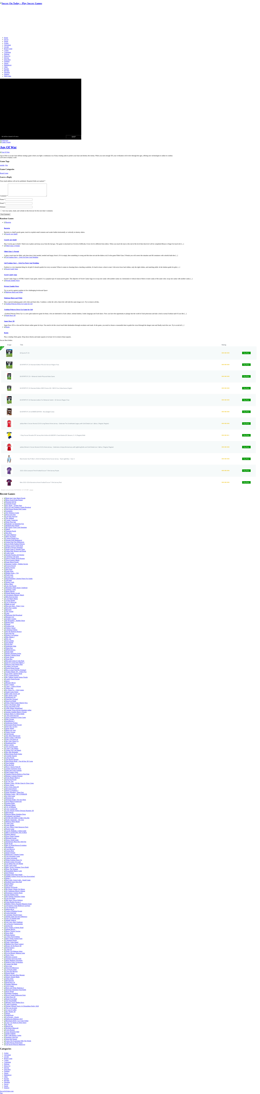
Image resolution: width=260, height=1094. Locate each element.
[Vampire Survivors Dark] (12, 958)
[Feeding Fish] (9, 626)
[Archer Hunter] (9, 600)
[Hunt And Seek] (10, 514)
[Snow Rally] (8, 933)
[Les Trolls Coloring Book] (13, 673)
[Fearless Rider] (9, 803)
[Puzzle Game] (9, 829)
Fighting (6, 61)
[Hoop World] (9, 991)
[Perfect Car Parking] (11, 635)
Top (1, 1093)
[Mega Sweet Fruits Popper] (13, 500)
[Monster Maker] (10, 805)
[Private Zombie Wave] (12, 280)
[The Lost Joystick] (10, 1008)
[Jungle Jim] (8, 926)
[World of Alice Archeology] (13, 962)
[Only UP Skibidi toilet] (12, 918)
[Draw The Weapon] (11, 869)
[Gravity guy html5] (10, 234)
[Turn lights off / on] (5, 142)
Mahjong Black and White (13, 298)
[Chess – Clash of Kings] (12, 686)
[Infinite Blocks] (9, 929)
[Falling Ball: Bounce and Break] (15, 551)
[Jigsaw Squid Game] (11, 840)
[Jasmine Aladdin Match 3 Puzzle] (15, 712)
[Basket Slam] (9, 622)
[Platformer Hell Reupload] (13, 615)
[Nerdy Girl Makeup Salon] (13, 951)
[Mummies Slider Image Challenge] (16, 588)
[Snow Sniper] (9, 785)
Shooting (7, 72)
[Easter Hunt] (8, 571)
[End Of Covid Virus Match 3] (14, 662)
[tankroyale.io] (9, 909)
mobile (2, 165)
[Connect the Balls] (10, 964)
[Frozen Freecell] (10, 566)
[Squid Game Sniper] (11, 692)
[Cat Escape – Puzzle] (11, 1017)
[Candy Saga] (9, 823)
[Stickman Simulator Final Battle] (15, 990)
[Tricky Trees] (9, 955)
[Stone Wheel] (9, 728)
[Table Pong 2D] (9, 997)
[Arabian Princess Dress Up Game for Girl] (18, 304)
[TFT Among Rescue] (11, 675)
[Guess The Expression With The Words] (17, 1041)
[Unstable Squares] (10, 756)
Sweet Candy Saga (10, 275)
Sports (6, 41)
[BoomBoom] (9, 847)
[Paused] (7, 624)
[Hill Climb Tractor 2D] (12, 694)
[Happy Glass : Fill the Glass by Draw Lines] (19, 783)
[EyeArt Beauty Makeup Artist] (14, 953)
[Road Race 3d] (9, 982)
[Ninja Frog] (8, 648)
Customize (7, 52)
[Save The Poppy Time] (12, 705)
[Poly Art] (7, 639)
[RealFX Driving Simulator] (13, 547)
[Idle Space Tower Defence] (13, 900)
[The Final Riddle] (10, 1001)
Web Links (7, 76)
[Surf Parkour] (9, 873)
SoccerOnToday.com (7, 1091)
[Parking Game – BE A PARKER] (15, 794)
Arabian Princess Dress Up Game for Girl (18, 309)
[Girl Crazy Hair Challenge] (13, 922)
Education (7, 60)
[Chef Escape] (9, 734)
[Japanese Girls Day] (11, 1037)
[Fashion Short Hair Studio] (13, 874)
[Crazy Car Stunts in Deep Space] (15, 1022)
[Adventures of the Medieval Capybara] (17, 906)
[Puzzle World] (9, 973)
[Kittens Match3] (10, 834)
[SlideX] (7, 529)
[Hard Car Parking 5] (11, 790)
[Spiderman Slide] (10, 646)
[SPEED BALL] (10, 650)
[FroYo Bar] (8, 644)
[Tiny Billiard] (9, 518)
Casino (6, 50)
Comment (4, 196)
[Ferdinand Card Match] (12, 816)
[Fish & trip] (8, 843)
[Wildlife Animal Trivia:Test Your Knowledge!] (19, 876)
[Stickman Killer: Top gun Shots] (15, 800)
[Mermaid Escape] (10, 838)
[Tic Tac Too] (8, 781)
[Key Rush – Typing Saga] (13, 505)
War (6, 165)
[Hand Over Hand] (10, 999)
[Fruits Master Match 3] (12, 778)
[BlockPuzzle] (9, 980)
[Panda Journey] (9, 935)
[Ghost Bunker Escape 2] (12, 902)
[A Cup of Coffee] (10, 1010)
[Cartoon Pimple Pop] (11, 538)
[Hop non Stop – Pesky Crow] (14, 606)
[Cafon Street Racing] (11, 715)
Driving (6, 58)
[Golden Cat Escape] (11, 666)
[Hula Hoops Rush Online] (13, 754)
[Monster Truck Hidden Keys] (14, 1002)
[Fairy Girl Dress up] (11, 739)
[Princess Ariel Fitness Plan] (13, 664)
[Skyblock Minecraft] (11, 1028)
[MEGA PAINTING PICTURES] (15, 832)
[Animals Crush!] (10, 589)
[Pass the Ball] (9, 765)
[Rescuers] (7, 609)
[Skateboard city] (10, 697)
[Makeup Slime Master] (12, 821)
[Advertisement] (130, 21)
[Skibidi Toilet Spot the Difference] (15, 916)
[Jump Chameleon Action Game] (15, 717)
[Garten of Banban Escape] (13, 911)
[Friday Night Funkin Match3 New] (16, 703)
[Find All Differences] (11, 968)
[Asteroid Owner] (10, 504)
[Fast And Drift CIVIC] (12, 706)
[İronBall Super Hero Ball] (13, 882)
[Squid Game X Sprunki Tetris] (14, 549)
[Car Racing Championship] (13, 924)
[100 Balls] (8, 580)
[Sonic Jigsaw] (9, 657)
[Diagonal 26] (9, 798)
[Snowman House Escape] (13, 725)
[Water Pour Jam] (10, 522)
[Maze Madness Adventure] (13, 960)
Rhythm (6, 70)
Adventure (7, 45)
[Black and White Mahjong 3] (14, 988)
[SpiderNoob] (9, 1015)
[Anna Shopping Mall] (11, 1032)
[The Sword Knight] (11, 747)
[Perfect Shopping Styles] (12, 653)
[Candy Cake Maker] (11, 748)
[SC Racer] (8, 1024)
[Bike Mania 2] (9, 637)
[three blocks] (8, 812)
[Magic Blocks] (9, 591)
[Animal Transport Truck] (12, 768)
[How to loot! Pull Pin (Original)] (15, 670)
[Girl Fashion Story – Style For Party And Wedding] (21, 257)
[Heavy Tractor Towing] (12, 931)
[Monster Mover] (10, 683)
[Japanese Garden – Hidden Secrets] (16, 564)
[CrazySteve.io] (9, 849)
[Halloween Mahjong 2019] (13, 1019)
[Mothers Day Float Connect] (14, 944)
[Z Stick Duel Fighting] (12, 937)
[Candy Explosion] (10, 1004)
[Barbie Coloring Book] (12, 655)
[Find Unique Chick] (11, 772)
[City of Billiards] (10, 807)
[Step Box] (8, 533)
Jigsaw (6, 63)
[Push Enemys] (9, 948)
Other (6, 67)
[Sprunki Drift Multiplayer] (13, 540)
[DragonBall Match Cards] (13, 871)
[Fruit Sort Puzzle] (10, 779)
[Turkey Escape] (9, 732)
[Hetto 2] (7, 878)
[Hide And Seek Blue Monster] (14, 975)
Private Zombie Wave (11, 286)
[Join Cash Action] (10, 865)
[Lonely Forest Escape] (12, 679)
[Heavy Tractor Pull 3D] (12, 767)
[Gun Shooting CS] (10, 907)
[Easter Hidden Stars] (11, 895)
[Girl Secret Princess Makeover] (14, 1044)
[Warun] (7, 1013)
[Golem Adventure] (10, 858)
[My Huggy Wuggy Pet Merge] (14, 889)
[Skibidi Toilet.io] (10, 920)
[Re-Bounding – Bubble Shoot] (14, 620)
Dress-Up (7, 56)
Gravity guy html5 (10, 240)
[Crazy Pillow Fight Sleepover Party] (16, 827)
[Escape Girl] (8, 577)
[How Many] (8, 584)
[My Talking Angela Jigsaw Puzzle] (16, 677)
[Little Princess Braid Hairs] (13, 1043)
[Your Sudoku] (9, 763)
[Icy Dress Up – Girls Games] (14, 690)
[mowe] (7, 681)
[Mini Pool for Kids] (11, 597)
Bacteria (7, 228)
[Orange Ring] (9, 851)
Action (6, 43)
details (31, 490)
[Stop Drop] (8, 569)
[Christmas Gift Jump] (11, 557)
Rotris (6, 333)
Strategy (6, 74)
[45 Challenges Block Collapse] (14, 891)
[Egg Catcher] (9, 745)
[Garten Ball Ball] (10, 913)
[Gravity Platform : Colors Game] (15, 831)
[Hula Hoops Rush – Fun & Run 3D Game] (18, 761)
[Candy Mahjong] (10, 535)
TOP (1, 348)
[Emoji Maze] (9, 884)
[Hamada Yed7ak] (10, 502)
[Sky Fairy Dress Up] (11, 741)
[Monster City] (9, 617)
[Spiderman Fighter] (11, 723)
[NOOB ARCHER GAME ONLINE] (16, 818)
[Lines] (6, 613)
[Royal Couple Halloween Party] (15, 995)
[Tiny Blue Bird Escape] (12, 736)
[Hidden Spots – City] (11, 573)
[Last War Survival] (10, 516)
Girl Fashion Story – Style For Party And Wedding (21, 263)
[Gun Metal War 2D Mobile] (13, 863)
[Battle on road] (9, 604)
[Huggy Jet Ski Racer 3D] (12, 946)
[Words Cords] (9, 582)
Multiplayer (7, 65)
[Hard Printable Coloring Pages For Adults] (18, 578)
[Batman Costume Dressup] (13, 776)
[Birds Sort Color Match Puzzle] (14, 498)
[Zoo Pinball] (8, 642)
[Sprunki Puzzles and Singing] (14, 555)
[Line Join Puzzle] (10, 586)
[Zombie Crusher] (10, 619)
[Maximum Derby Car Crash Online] (16, 1021)
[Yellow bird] (8, 688)
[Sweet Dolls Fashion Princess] (14, 544)
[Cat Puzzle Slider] (10, 969)
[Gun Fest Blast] (9, 898)
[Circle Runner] (9, 1030)
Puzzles (6, 69)
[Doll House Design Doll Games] (15, 509)
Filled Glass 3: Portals (11, 251)
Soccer (6, 39)
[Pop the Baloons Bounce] (13, 631)
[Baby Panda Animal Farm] (13, 938)
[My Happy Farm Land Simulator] (15, 527)
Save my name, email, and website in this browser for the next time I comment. (27, 211)
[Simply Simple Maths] (12, 977)
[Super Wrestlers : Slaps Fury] (14, 792)
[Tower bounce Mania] (11, 560)
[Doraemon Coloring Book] (13, 893)
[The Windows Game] (11, 513)
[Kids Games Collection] (12, 737)
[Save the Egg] (9, 633)
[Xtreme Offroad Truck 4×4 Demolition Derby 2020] (21, 1006)
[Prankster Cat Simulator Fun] (14, 524)
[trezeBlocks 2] (9, 721)
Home (6, 38)
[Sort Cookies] (9, 684)
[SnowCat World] (10, 701)
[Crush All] (8, 949)
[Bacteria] (7, 222)
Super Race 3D (9, 321)
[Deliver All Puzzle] (10, 887)
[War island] (8, 885)
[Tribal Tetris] (8, 979)
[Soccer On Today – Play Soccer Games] (21, 3)
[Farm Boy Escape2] (11, 699)
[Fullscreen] (4, 140)
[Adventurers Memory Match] (14, 595)
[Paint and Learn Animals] (13, 770)
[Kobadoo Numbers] (11, 993)
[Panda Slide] (8, 652)
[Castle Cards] (9, 553)
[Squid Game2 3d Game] (12, 862)
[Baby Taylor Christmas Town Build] (16, 867)
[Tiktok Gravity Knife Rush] (13, 546)
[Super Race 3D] (10, 315)
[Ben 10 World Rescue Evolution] (15, 845)
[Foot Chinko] (9, 641)
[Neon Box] (8, 659)
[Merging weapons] (10, 957)
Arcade (6, 47)
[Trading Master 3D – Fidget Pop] (15, 672)
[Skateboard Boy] (10, 743)
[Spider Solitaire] (10, 1033)
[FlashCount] (8, 575)
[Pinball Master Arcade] (12, 593)
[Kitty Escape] (9, 719)
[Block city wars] (10, 730)
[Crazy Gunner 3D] (10, 809)
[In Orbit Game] (9, 796)
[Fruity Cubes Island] (11, 942)
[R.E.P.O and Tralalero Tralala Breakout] (17, 507)
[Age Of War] (5, 152)
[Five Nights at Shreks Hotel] (13, 927)
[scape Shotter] (9, 825)
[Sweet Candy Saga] (11, 269)
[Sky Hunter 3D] (10, 1011)
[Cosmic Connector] (11, 520)
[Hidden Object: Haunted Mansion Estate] (18, 904)
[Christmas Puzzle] (10, 940)
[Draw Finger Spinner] (11, 836)
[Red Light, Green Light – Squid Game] (17, 880)
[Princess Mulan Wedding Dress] (15, 814)
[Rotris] (7, 327)
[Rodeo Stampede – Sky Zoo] (14, 820)
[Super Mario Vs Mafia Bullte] (14, 714)
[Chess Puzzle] (9, 758)
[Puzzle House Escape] (12, 668)
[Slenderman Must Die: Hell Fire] (15, 842)
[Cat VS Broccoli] (10, 602)
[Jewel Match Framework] (13, 801)
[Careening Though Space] (13, 915)
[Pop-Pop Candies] (10, 608)
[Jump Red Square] (10, 1039)
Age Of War (8, 147)
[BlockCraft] (8, 1026)
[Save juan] (8, 966)
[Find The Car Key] (10, 726)
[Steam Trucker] (9, 567)
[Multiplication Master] (11, 525)
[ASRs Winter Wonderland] (13, 708)
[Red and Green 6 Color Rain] (14, 661)
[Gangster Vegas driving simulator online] (17, 710)
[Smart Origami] (9, 853)
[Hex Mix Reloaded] (11, 752)
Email (2, 203)
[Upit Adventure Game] (12, 856)
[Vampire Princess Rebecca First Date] (16, 774)
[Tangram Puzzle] (10, 531)
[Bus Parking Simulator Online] (14, 896)
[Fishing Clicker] (10, 628)
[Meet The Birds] (10, 536)
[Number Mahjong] (10, 984)
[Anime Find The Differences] (14, 542)
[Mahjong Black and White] (13, 292)
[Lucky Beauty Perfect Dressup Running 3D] (19, 810)
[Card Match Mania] (11, 599)
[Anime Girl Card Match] (12, 750)
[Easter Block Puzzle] (11, 562)
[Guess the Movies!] (11, 971)
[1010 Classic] (9, 986)
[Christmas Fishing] (10, 630)
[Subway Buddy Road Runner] (14, 558)
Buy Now (246, 353)
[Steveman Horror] (10, 789)
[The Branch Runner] (11, 759)
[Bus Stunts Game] (10, 695)
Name (2, 199)
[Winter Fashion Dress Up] (13, 860)
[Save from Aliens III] (11, 787)
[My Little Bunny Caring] (12, 1035)
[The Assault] (8, 611)
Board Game (8, 49)
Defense (6, 54)
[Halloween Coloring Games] (14, 854)
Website (2, 207)
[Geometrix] (8, 511)
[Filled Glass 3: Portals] (12, 246)
